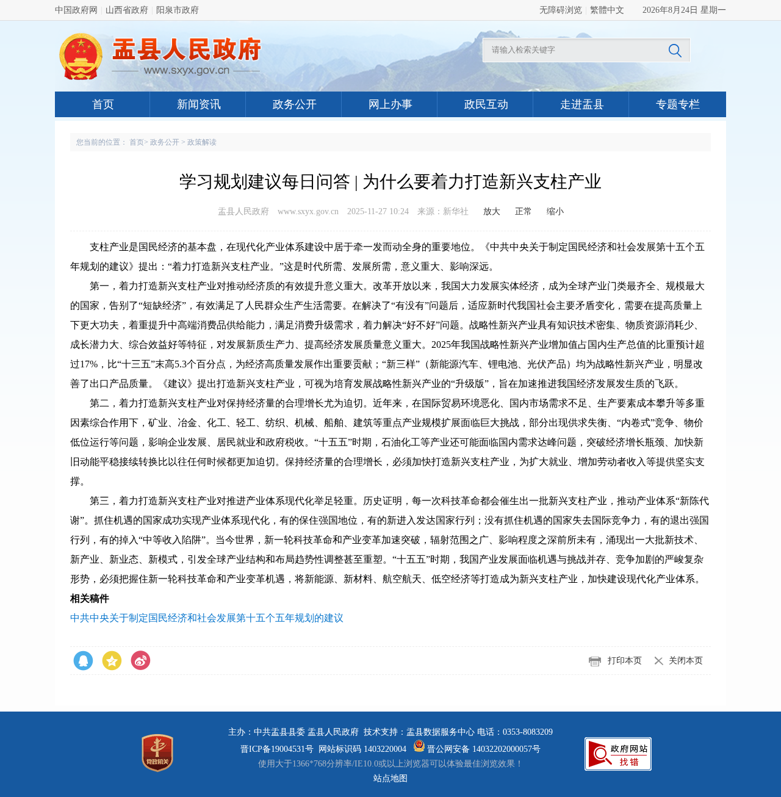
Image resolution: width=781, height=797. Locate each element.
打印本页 (625, 660)
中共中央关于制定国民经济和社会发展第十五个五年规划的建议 (207, 618)
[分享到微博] (83, 660)
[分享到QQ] (112, 660)
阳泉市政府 (177, 10)
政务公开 (295, 104)
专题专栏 (678, 104)
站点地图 (390, 778)
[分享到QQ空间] (141, 660)
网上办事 (390, 104)
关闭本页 (686, 660)
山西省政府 (127, 10)
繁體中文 (607, 10)
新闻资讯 (199, 104)
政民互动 (486, 104)
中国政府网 (76, 10)
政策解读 (202, 142)
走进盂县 (582, 104)
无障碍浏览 (560, 10)
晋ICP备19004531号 (277, 749)
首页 (103, 104)
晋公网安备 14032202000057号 (483, 749)
